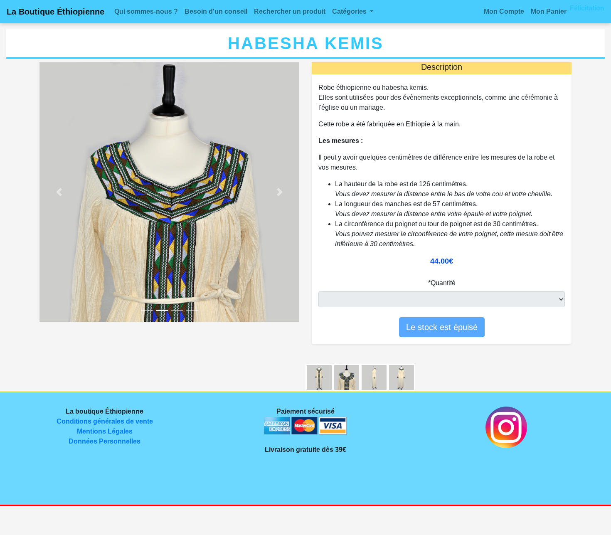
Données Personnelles (104, 441)
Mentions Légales (105, 431)
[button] (353, 11)
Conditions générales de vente (105, 421)
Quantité (443, 282)
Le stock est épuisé (442, 327)
